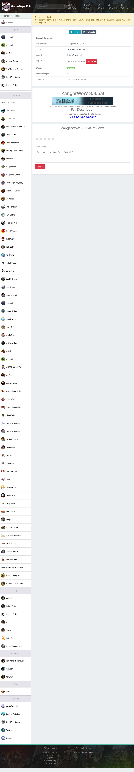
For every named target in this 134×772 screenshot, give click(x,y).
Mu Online (9, 53)
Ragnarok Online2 (13, 431)
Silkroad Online (11, 61)
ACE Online (10, 102)
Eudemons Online (12, 191)
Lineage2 (9, 37)
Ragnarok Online (12, 423)
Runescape (10, 495)
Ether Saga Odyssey (14, 183)
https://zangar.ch (74, 55)
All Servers (10, 22)
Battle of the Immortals (15, 126)
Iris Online (9, 255)
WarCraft (9, 677)
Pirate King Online (13, 407)
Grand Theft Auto (12, 77)
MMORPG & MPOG (13, 367)
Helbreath (9, 247)
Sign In (50, 755)
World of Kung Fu (12, 575)
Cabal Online (10, 135)
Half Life (9, 638)
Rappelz (9, 455)
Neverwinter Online (13, 391)
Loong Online (11, 311)
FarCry (8, 630)
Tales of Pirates (12, 551)
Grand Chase (11, 231)
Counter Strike (11, 85)
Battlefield (9, 598)
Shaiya (8, 519)
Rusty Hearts (10, 503)
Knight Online (11, 279)
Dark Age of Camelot (14, 151)
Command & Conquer (14, 661)
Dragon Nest (10, 167)
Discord (8, 738)
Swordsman (10, 543)
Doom (7, 622)
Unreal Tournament (13, 646)
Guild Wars (10, 239)
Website (91, 32)
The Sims (9, 730)
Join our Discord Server (84, 752)
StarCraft (9, 669)
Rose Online (10, 487)
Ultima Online (11, 559)
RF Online (9, 463)
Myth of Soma (11, 383)
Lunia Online (10, 327)
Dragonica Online (12, 175)
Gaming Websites (12, 714)
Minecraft (9, 45)
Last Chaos (10, 287)
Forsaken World (12, 223)
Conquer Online (12, 143)
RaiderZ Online (11, 439)
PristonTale (10, 415)
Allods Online (10, 118)
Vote (77, 32)
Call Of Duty (10, 606)
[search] (64, 6)
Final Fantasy (11, 207)
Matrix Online (11, 343)
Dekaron (9, 159)
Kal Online (9, 271)
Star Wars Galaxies (13, 535)
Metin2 (8, 351)
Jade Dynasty (11, 263)
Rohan (8, 479)
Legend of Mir (11, 295)
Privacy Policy (50, 760)
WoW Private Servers (14, 69)
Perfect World (11, 399)
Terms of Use (50, 763)
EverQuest (9, 199)
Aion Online (10, 110)
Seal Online (10, 511)
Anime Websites (12, 706)
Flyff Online (10, 215)
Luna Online (10, 319)
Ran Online (10, 447)
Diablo (8, 691)
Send (39, 167)
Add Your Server (50, 752)
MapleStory (10, 335)
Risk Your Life (11, 471)
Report (91, 61)
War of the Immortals (14, 567)
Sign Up (50, 758)
